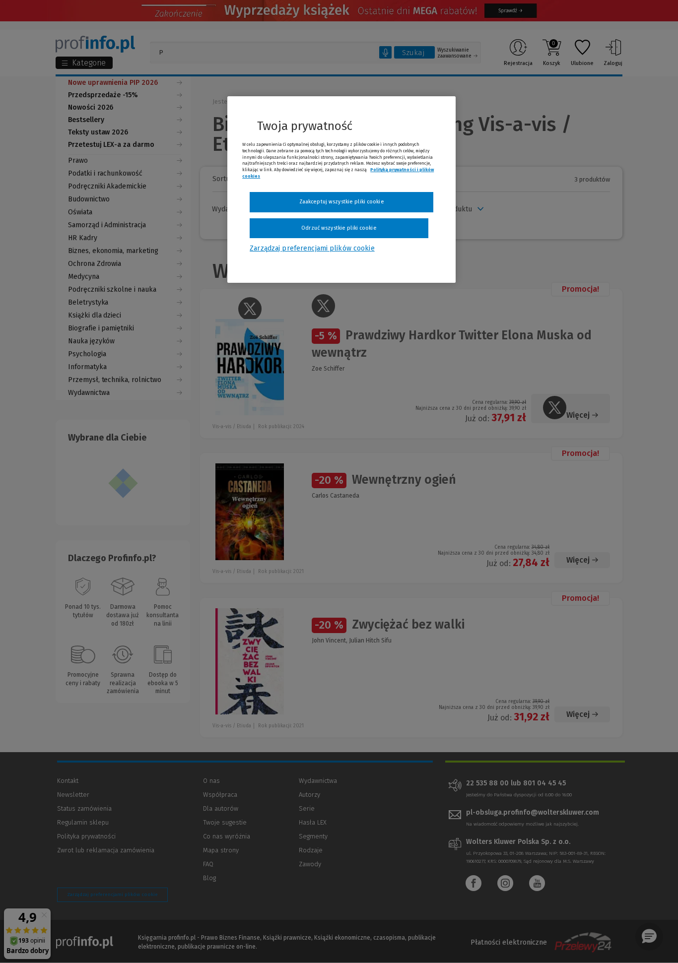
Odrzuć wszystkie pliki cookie (338, 228)
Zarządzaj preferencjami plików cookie (312, 248)
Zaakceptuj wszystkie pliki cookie (341, 201)
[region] (341, 189)
